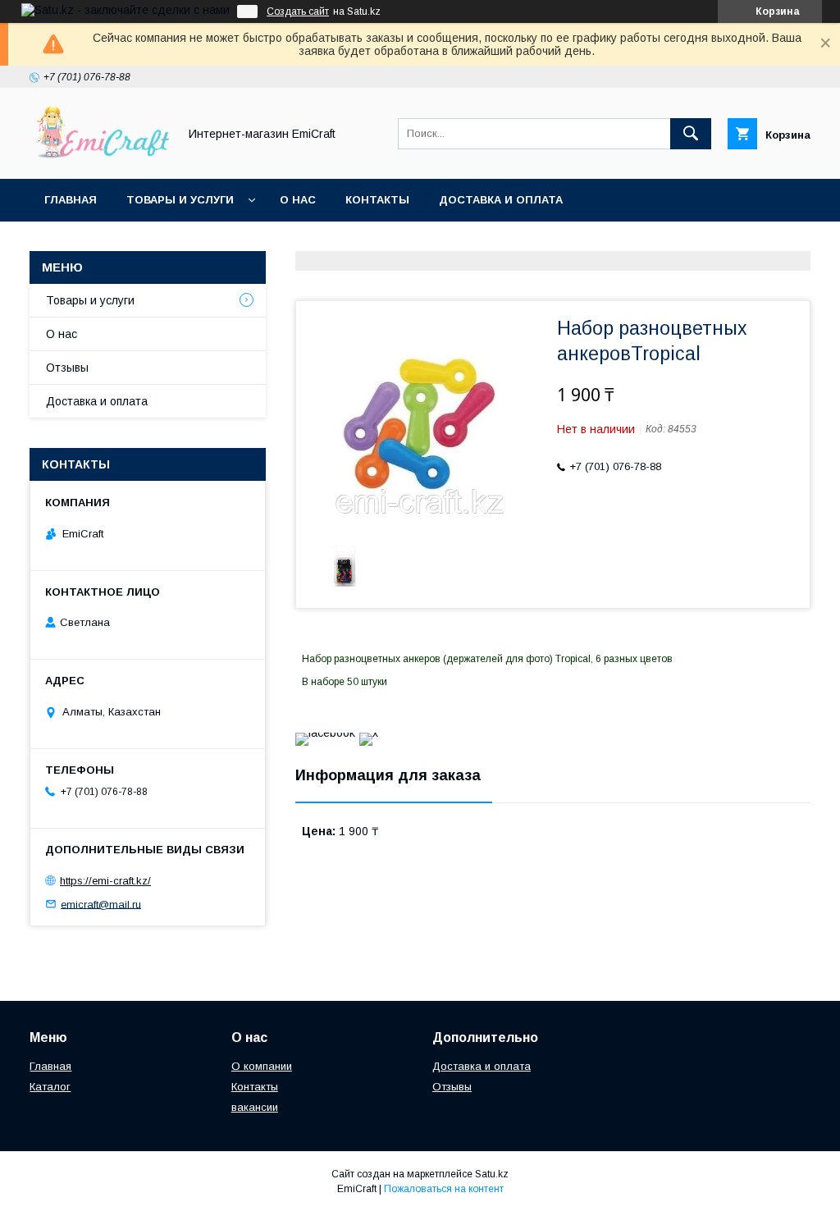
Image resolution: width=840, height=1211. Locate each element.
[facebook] (325, 732)
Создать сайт (298, 11)
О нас (298, 200)
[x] (368, 732)
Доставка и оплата (501, 200)
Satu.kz (492, 1174)
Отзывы (67, 367)
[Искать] (690, 133)
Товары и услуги (180, 200)
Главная (70, 200)
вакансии (254, 1107)
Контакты (377, 200)
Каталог (50, 1087)
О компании (261, 1066)
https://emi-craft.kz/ (105, 881)
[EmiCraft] (99, 157)
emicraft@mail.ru (101, 904)
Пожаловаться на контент (444, 1189)
